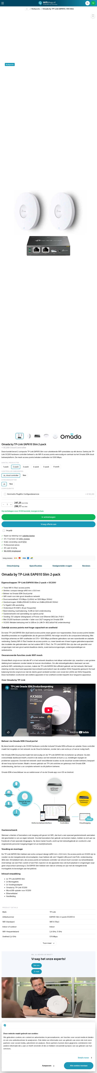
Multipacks (35, 9)
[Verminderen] (3, 504)
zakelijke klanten (28, 536)
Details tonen (83, 1058)
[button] (49, 494)
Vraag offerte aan (48, 524)
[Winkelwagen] (93, 3)
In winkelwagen (48, 517)
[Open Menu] (2, 3)
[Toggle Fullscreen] (93, 15)
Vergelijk (9, 531)
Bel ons (37, 965)
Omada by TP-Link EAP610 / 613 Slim (58, 9)
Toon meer (47, 943)
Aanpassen (46, 1066)
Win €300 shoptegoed (12, 551)
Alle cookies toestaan (79, 1066)
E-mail (36, 971)
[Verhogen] (11, 504)
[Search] (87, 3)
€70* (25, 542)
